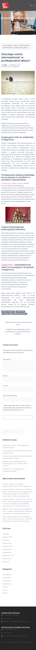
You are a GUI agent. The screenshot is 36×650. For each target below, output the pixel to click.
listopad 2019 (7, 552)
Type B (5, 593)
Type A (5, 590)
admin (5, 65)
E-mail (5, 386)
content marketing (8, 311)
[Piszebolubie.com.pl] (5, 5)
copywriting (20, 311)
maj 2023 (6, 534)
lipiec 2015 (6, 562)
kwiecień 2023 (7, 537)
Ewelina (5, 509)
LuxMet (5, 484)
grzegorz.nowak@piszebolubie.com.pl (17, 621)
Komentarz (7, 359)
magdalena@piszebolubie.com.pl (15, 636)
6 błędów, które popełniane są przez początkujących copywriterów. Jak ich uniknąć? (18, 332)
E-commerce (15, 66)
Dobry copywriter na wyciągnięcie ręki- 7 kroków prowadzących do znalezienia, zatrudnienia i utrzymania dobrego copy (18, 494)
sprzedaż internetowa (19, 313)
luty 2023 (6, 540)
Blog (16, 45)
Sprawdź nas (18, 27)
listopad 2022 (7, 549)
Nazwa (5, 376)
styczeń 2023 (7, 543)
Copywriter (6, 265)
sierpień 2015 (7, 558)
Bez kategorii (7, 574)
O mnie (5, 587)
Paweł (5, 516)
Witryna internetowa (10, 395)
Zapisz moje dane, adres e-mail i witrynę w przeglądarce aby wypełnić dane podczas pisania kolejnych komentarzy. (17, 408)
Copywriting (5, 66)
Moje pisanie (7, 584)
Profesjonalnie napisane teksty (11, 183)
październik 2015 (8, 555)
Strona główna (8, 45)
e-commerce (6, 313)
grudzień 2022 (7, 546)
